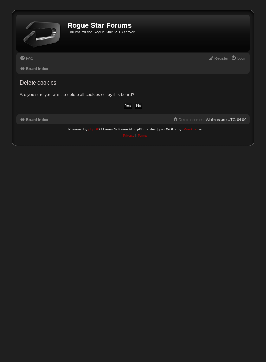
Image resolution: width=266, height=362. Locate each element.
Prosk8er (191, 129)
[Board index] (43, 33)
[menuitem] (27, 58)
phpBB (93, 129)
